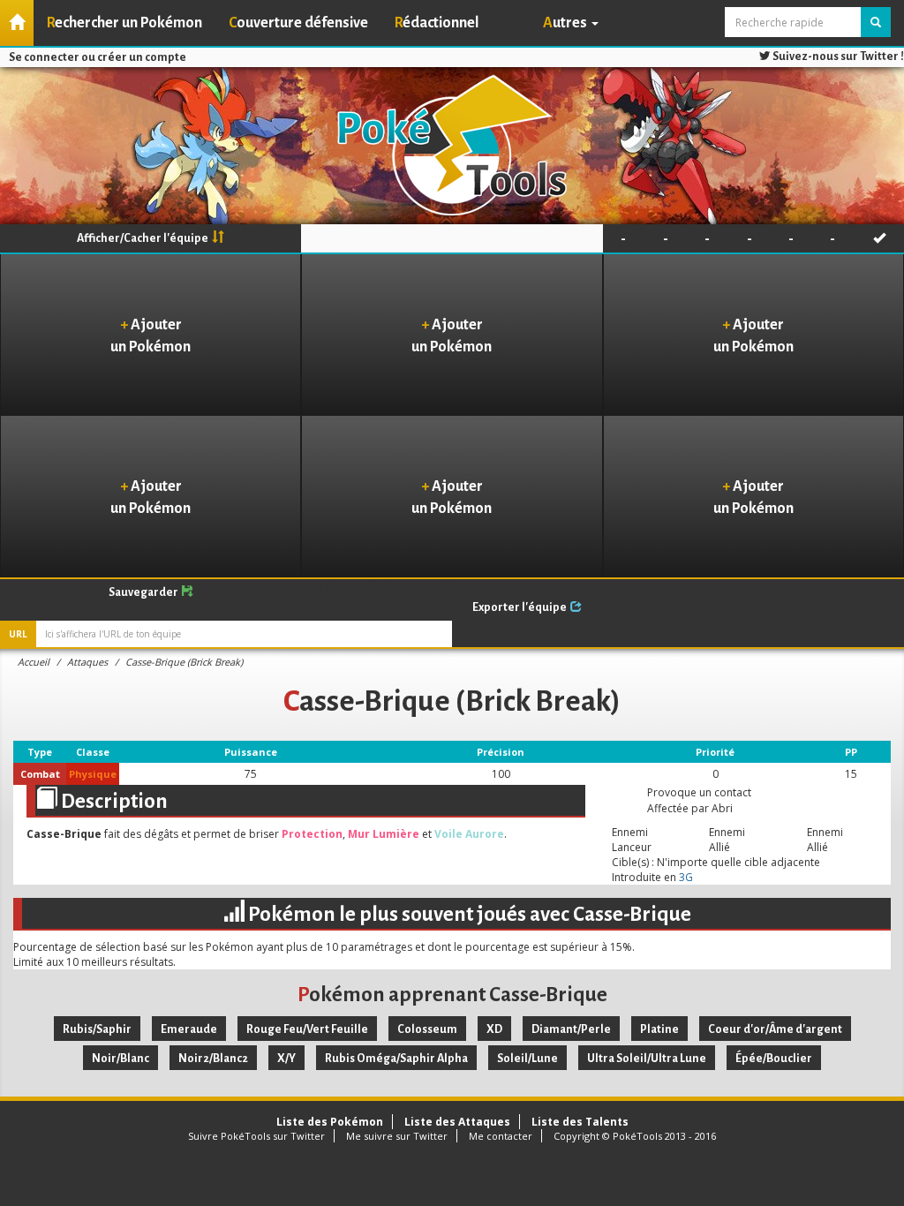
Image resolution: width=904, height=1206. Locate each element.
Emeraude (189, 1029)
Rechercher (124, 23)
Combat (40, 773)
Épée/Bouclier (773, 1058)
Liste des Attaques (457, 1121)
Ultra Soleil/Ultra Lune (646, 1058)
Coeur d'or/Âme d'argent (775, 1029)
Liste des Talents (580, 1121)
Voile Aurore (469, 833)
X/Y (286, 1058)
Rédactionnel (436, 23)
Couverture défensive (298, 23)
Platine (659, 1029)
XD (494, 1029)
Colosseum (427, 1029)
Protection (312, 833)
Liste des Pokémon (329, 1121)
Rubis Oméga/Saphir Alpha (396, 1058)
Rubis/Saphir (97, 1029)
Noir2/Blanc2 (213, 1058)
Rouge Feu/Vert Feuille (307, 1029)
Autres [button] (566, 23)
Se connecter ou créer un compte (97, 57)
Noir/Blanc (120, 1058)
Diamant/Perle (571, 1029)
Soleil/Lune (527, 1058)
